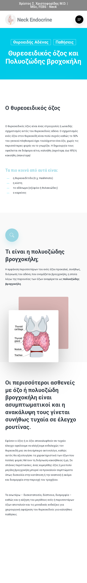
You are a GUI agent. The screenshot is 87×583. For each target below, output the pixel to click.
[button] (79, 19)
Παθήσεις (65, 42)
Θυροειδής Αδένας (31, 42)
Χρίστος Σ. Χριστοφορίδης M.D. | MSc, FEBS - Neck (43, 5)
